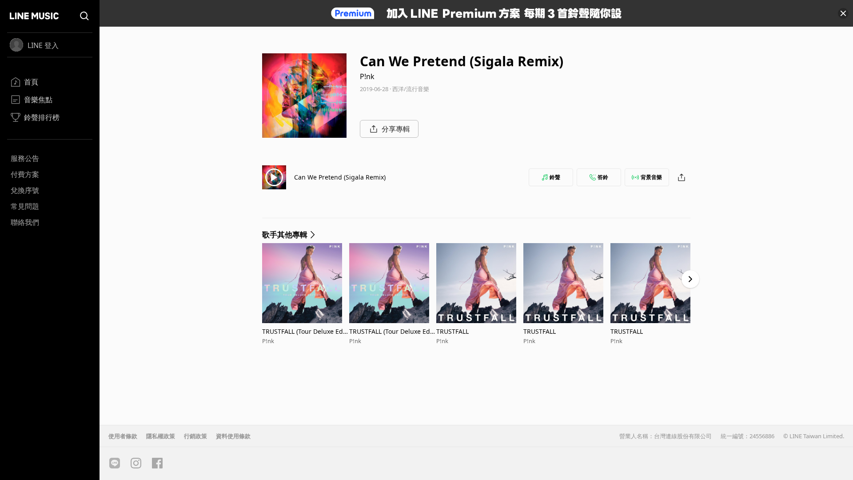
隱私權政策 (160, 436)
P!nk (367, 76)
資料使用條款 (233, 436)
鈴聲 (555, 177)
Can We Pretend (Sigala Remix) (340, 177)
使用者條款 (122, 436)
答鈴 (603, 177)
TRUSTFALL (452, 331)
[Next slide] (690, 279)
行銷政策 (195, 436)
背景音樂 (651, 177)
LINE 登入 (43, 45)
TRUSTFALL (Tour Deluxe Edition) (305, 331)
